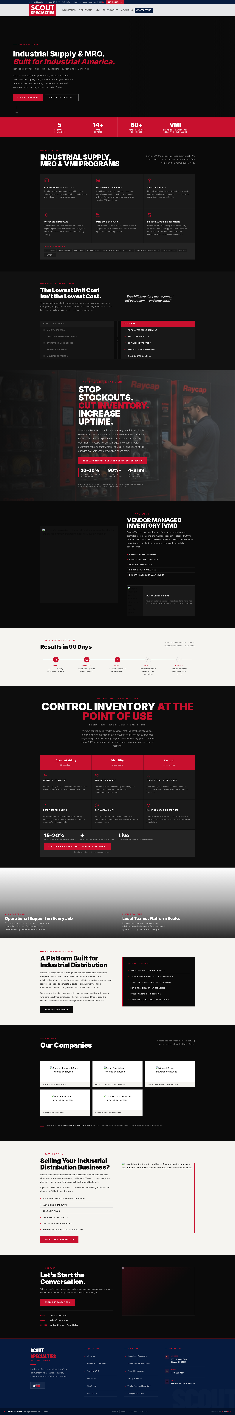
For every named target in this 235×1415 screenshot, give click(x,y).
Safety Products (134, 1378)
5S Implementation (135, 1393)
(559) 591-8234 (64, 2)
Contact (144, 1411)
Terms (124, 1411)
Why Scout (110, 10)
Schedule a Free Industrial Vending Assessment (77, 847)
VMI (98, 10)
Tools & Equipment (135, 1371)
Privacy (114, 1411)
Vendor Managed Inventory (139, 1386)
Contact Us (143, 10)
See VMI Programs (28, 98)
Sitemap (133, 1411)
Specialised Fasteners (137, 1356)
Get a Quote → (115, 2)
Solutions (85, 10)
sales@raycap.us (59, 1320)
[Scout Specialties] (42, 10)
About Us (127, 10)
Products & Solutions (96, 1363)
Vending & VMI (93, 1371)
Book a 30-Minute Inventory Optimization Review (113, 461)
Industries (69, 10)
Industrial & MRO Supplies (138, 1363)
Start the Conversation (59, 1239)
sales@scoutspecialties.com (84, 2)
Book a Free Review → (61, 98)
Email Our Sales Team (57, 1302)
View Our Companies (56, 1010)
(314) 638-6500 (58, 1315)
